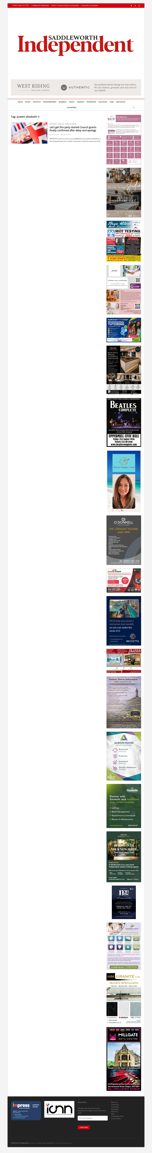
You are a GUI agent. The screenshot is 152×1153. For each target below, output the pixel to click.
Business (62, 102)
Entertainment (49, 102)
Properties (91, 102)
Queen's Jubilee (70, 123)
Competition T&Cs (117, 1116)
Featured (53, 123)
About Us (114, 1102)
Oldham (80, 102)
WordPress (50, 1143)
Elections (103, 102)
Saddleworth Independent (20, 1143)
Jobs (111, 102)
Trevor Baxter (55, 134)
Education (120, 102)
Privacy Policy (116, 1119)
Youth (71, 102)
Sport (27, 102)
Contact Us (115, 1104)
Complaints (115, 1107)
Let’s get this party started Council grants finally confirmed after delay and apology (73, 128)
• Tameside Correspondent (89, 5)
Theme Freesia (41, 1143)
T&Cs (113, 1114)
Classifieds (71, 107)
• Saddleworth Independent (40, 5)
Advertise (114, 1111)
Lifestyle (37, 102)
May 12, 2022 (66, 134)
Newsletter (115, 1109)
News (20, 102)
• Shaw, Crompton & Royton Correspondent (65, 5)
